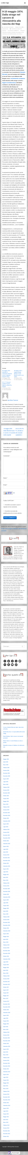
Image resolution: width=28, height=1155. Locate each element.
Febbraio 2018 (6, 975)
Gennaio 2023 (6, 832)
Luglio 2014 (5, 1077)
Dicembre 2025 (6, 773)
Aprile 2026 (5, 761)
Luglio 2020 (5, 902)
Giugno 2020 (6, 905)
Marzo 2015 (5, 1054)
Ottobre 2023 (6, 818)
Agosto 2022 (6, 846)
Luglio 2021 (5, 871)
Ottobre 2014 (6, 1068)
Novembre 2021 (6, 860)
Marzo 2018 (5, 973)
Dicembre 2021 (6, 857)
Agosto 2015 (6, 1049)
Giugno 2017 (6, 992)
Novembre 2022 (6, 838)
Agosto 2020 (6, 899)
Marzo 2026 (5, 764)
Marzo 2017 (5, 998)
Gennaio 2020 (6, 919)
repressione (13, 34)
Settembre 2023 (6, 821)
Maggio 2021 (6, 874)
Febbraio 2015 (6, 1057)
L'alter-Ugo (5, 3)
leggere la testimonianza (9, 82)
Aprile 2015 (5, 1052)
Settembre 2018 (6, 959)
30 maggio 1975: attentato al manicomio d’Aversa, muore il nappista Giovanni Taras (7, 373)
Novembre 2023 (6, 815)
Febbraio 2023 (6, 829)
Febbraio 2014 (6, 1091)
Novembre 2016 (6, 1007)
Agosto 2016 (6, 1015)
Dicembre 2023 (6, 812)
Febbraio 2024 (6, 807)
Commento (6, 456)
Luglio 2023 (5, 826)
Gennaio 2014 (6, 1094)
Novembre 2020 (6, 891)
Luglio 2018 (5, 961)
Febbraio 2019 (6, 945)
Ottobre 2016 (6, 1009)
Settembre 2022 (6, 843)
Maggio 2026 (6, 759)
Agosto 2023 (6, 823)
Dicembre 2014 (6, 1063)
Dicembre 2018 (6, 950)
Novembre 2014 (6, 1066)
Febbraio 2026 (6, 767)
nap (8, 34)
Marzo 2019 (5, 942)
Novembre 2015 (6, 1040)
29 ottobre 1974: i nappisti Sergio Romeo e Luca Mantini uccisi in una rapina (19, 373)
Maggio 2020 (6, 908)
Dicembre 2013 (6, 1097)
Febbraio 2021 (6, 883)
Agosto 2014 (6, 1074)
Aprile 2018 (5, 970)
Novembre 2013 (6, 1099)
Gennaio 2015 (6, 1060)
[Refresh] (14, 492)
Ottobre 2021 (6, 863)
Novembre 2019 (6, 925)
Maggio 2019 (6, 936)
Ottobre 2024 (6, 795)
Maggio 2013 (6, 1116)
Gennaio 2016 (6, 1035)
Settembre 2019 (6, 930)
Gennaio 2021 (6, 885)
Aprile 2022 (5, 852)
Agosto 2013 (6, 1108)
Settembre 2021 (6, 866)
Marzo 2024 (5, 804)
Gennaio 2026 (6, 770)
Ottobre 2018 (6, 956)
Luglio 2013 (5, 1111)
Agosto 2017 (6, 990)
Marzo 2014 (5, 1088)
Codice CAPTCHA (8, 500)
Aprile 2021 (5, 877)
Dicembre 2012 (6, 1130)
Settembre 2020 (6, 897)
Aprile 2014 (5, 1085)
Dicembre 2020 (6, 888)
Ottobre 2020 (6, 894)
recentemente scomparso (17, 78)
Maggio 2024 (6, 801)
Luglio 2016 (5, 1018)
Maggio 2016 (6, 1023)
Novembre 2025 (6, 776)
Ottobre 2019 (6, 928)
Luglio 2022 (5, 849)
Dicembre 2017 (6, 981)
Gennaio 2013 (6, 1128)
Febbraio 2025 (6, 787)
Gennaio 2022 (6, 854)
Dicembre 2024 (6, 793)
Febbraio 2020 (6, 916)
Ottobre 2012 (6, 1136)
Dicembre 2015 (6, 1037)
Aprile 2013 (5, 1119)
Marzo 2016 (5, 1029)
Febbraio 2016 (6, 1032)
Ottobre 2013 (6, 1102)
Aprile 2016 (5, 1026)
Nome (5, 478)
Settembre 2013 (6, 1105)
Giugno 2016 (6, 1021)
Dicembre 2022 (6, 835)
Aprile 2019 (5, 939)
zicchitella (19, 34)
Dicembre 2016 (6, 1004)
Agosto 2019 (6, 933)
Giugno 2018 (6, 964)
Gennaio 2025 (6, 790)
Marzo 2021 (5, 880)
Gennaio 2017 (6, 1001)
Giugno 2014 (6, 1080)
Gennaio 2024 (6, 809)
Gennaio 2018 (6, 978)
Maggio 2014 (6, 1083)
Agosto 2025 (6, 778)
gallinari (18, 32)
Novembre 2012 (6, 1133)
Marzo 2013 (5, 1122)
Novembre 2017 (6, 984)
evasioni (13, 32)
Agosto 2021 (6, 869)
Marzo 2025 (5, 784)
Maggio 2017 (6, 995)
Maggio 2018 (6, 967)
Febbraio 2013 (6, 1125)
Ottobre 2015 (6, 1043)
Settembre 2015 (6, 1046)
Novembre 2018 (6, 953)
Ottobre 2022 (6, 840)
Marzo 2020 (5, 914)
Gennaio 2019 (6, 947)
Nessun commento (14, 30)
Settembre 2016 (6, 1012)
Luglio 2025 (5, 781)
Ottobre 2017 (6, 987)
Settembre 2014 (6, 1071)
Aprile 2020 (5, 911)
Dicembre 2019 (6, 922)
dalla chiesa (7, 32)
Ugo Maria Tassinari (12, 400)
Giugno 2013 (6, 1113)
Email (4, 485)
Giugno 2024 (6, 798)
